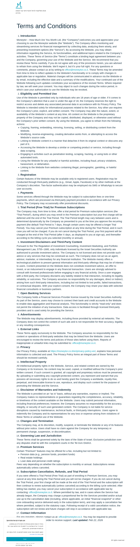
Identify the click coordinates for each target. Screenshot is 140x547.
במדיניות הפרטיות (35, 534)
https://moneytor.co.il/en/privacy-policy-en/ (73, 351)
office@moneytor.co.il (76, 69)
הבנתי (24, 539)
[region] (25, 530)
